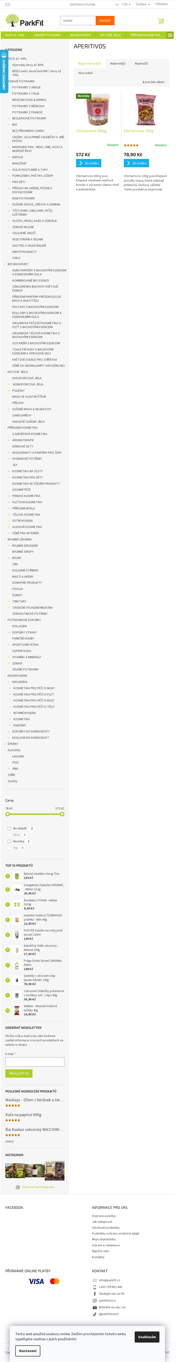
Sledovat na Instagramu (38, 1187)
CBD (15, 564)
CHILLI (16, 258)
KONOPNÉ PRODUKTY (27, 582)
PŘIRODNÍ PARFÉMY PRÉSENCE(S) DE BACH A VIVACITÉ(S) (36, 299)
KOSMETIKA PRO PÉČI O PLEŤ (33, 694)
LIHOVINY (18, 756)
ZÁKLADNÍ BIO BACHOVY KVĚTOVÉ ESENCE (35, 288)
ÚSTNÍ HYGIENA (22, 520)
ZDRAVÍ (17, 663)
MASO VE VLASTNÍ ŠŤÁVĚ (29, 396)
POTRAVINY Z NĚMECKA (28, 106)
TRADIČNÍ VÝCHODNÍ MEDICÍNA (32, 607)
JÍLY (14, 465)
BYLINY (16, 558)
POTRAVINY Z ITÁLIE (25, 93)
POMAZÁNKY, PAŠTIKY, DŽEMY (32, 176)
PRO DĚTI (18, 182)
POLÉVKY (18, 390)
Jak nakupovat (102, 1221)
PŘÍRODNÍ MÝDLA (23, 508)
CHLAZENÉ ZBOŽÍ (23, 233)
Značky (13, 781)
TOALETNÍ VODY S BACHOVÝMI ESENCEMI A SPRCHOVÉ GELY (33, 351)
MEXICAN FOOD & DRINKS (29, 100)
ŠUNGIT (17, 595)
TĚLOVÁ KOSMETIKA (26, 514)
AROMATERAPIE (23, 440)
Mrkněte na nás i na (112, 1307)
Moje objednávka (104, 1239)
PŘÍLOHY (18, 403)
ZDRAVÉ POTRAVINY (21, 81)
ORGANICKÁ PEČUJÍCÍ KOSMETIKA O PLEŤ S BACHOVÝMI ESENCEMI (36, 325)
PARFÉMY (19, 725)
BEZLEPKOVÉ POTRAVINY (29, 118)
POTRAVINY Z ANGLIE (26, 87)
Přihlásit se (19, 1073)
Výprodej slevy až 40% (28, 65)
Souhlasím (147, 1337)
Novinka (21, 841)
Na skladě (23, 828)
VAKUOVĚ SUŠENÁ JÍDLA (28, 421)
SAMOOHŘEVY (22, 415)
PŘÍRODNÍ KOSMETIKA (23, 427)
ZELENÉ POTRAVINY (25, 669)
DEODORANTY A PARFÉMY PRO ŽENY (37, 452)
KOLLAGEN (19, 626)
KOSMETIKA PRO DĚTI (27, 477)
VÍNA (15, 768)
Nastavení (27, 1350)
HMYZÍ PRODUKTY (24, 252)
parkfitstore (107, 1300)
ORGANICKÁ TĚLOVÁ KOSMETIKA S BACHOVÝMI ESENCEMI (36, 335)
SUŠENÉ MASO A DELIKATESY (31, 409)
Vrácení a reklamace (106, 1245)
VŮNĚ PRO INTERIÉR (25, 533)
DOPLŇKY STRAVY (24, 632)
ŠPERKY (13, 744)
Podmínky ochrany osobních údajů (115, 1233)
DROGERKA (20, 682)
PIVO (15, 762)
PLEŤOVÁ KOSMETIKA (27, 502)
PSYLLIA (17, 589)
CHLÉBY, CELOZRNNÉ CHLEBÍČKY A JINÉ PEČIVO (38, 139)
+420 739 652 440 (110, 1287)
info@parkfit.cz (109, 1280)
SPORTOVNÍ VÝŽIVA (25, 644)
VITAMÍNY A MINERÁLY (26, 657)
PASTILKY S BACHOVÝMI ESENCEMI (35, 307)
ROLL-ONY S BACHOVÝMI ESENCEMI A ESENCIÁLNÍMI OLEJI (37, 315)
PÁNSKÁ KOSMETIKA (26, 496)
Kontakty (98, 1257)
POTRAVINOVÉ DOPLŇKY (24, 620)
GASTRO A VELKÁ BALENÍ (29, 245)
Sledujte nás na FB (111, 1293)
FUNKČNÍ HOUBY (23, 638)
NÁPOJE (17, 157)
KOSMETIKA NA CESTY (27, 471)
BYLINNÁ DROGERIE (25, 545)
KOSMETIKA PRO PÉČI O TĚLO (33, 706)
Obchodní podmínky (106, 1227)
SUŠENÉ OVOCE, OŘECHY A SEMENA (36, 204)
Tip (18, 848)
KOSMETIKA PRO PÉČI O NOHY (34, 688)
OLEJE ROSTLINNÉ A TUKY (30, 170)
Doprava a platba (82, 5)
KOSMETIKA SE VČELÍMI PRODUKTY (36, 483)
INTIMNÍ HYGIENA (24, 713)
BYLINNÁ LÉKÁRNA (20, 539)
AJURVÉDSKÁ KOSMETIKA (29, 434)
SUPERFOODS (21, 651)
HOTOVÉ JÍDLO (18, 372)
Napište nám (100, 1251)
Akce (19, 835)
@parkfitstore (109, 1314)
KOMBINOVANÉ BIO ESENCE (30, 280)
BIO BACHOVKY (18, 264)
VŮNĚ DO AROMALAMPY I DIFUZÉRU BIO (38, 365)
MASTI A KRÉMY (23, 576)
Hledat (105, 20)
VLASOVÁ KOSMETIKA (27, 527)
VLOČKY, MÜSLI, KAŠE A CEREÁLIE (34, 221)
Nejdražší (141, 63)
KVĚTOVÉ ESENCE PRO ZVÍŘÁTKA (34, 359)
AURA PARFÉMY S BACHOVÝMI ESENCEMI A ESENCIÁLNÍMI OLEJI (39, 272)
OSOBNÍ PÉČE (21, 489)
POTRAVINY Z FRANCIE (27, 112)
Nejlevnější (117, 63)
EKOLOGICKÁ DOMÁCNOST (30, 737)
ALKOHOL (14, 750)
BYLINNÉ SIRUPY (23, 551)
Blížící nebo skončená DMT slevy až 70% (36, 73)
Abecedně (85, 73)
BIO (14, 124)
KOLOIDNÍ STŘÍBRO (25, 570)
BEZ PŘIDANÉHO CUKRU (28, 131)
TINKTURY (19, 601)
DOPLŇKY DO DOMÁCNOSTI (31, 731)
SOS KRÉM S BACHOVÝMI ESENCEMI (36, 343)
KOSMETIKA (21, 719)
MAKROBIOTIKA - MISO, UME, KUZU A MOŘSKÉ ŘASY (37, 149)
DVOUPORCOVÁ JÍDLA (27, 378)
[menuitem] (15, 35)
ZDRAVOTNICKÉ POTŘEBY (30, 613)
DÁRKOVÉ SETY (22, 446)
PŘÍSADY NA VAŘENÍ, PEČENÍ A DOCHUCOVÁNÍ (32, 190)
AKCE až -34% (17, 58)
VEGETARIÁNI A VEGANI (27, 239)
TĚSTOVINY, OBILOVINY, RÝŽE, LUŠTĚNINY (32, 212)
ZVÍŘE (11, 775)
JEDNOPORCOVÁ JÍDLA (27, 384)
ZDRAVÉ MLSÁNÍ (23, 227)
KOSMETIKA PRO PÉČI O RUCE (33, 700)
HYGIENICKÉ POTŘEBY (27, 458)
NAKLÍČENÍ (19, 163)
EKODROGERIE (17, 675)
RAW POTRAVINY (23, 198)
